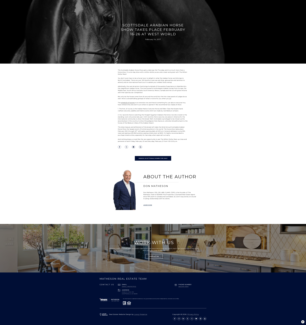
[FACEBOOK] (129, 214)
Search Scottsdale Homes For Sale (153, 158)
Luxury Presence (140, 314)
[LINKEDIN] (124, 214)
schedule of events (128, 102)
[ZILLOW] (120, 214)
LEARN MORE (147, 205)
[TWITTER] (111, 214)
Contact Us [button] (154, 256)
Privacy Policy (193, 314)
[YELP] (116, 214)
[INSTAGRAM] (138, 214)
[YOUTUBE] (133, 214)
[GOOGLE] (122, 218)
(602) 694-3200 (183, 286)
